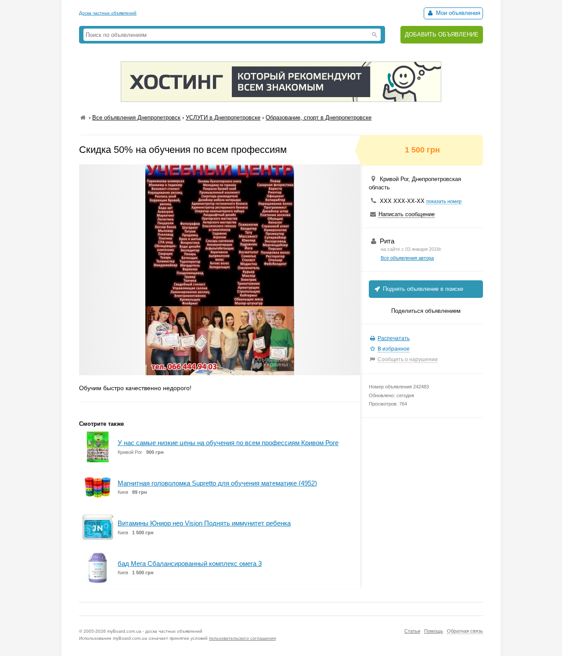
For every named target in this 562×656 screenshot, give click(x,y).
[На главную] (83, 117)
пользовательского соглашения (242, 638)
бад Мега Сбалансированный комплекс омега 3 (190, 563)
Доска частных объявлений (108, 13)
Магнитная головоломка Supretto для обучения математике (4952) (217, 483)
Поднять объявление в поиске (422, 289)
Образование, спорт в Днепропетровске (318, 117)
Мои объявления (457, 13)
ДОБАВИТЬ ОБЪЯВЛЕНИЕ (442, 34)
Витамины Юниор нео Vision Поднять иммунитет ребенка (204, 523)
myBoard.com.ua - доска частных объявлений (154, 631)
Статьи (412, 631)
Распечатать (394, 338)
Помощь (433, 631)
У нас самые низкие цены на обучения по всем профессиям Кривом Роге (228, 442)
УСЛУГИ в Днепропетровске (223, 117)
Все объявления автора (407, 258)
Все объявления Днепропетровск (136, 117)
